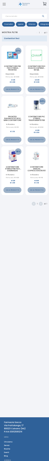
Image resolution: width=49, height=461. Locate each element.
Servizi (6, 445)
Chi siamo (8, 442)
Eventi (6, 452)
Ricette (7, 449)
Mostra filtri (10, 32)
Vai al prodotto (12, 89)
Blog (6, 456)
